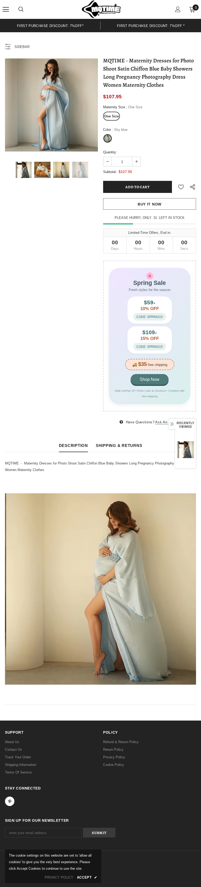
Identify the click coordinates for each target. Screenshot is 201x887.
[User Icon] (178, 9)
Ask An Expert (167, 422)
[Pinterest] (9, 801)
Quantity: (110, 152)
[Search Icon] (21, 9)
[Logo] (101, 9)
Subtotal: (110, 172)
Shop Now (149, 379)
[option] (50, 25)
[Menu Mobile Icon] (6, 9)
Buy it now (149, 204)
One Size (111, 116)
